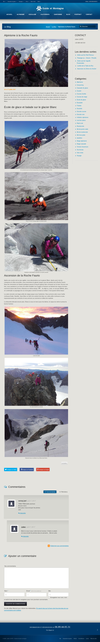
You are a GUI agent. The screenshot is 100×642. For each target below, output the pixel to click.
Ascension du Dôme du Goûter (86, 69)
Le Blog (54, 27)
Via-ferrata (80, 150)
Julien (23, 527)
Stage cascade (81, 144)
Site (49, 591)
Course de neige (82, 97)
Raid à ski (80, 123)
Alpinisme (80, 82)
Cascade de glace (82, 88)
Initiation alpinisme (82, 117)
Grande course (81, 111)
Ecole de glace (81, 100)
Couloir (79, 91)
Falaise (79, 105)
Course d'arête (81, 94)
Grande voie (80, 114)
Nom (6, 591)
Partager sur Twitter (11, 469)
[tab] (49, 491)
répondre (23, 513)
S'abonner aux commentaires (59, 546)
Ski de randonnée (82, 132)
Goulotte (79, 108)
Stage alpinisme (82, 141)
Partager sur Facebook (27, 469)
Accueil (48, 27)
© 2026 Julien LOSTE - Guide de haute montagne (14, 638)
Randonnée (80, 126)
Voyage (79, 156)
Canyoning (80, 85)
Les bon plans (81, 120)
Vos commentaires (10, 566)
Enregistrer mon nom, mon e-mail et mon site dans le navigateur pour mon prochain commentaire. (35, 598)
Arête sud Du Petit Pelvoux (85, 55)
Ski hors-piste (81, 135)
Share (64, 463)
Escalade (80, 103)
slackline (79, 138)
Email (33, 591)
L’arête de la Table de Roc (85, 66)
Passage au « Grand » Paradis (86, 58)
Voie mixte (80, 153)
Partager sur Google (44, 469)
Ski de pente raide (82, 129)
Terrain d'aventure (82, 147)
